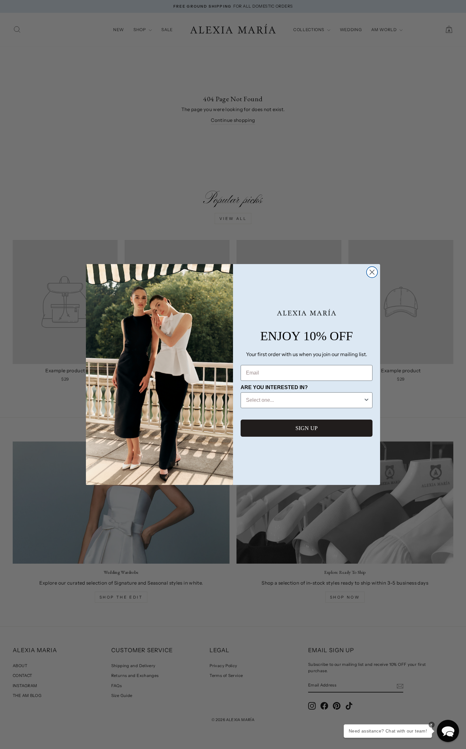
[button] (448, 731)
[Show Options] (366, 400)
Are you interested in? (274, 387)
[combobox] (304, 400)
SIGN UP (306, 428)
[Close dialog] (372, 272)
